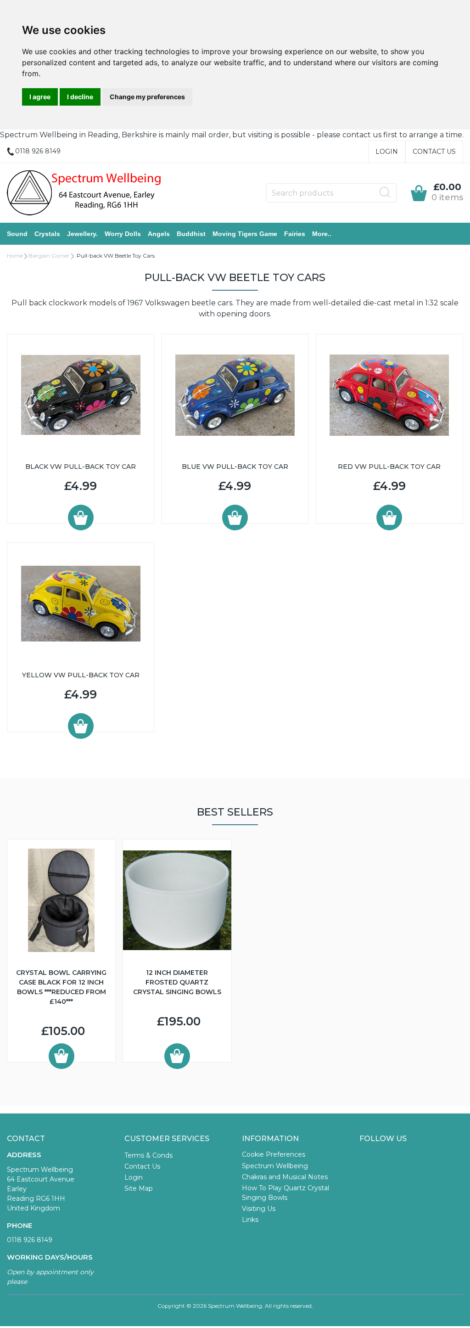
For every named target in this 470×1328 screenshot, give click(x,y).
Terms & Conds (148, 1155)
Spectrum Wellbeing (275, 1166)
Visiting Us (258, 1208)
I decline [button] (80, 97)
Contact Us (434, 151)
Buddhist (191, 233)
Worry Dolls (123, 233)
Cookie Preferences (273, 1154)
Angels (159, 233)
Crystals (47, 233)
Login (386, 151)
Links (250, 1219)
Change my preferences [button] (147, 97)
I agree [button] (39, 97)
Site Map (138, 1188)
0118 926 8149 (29, 1240)
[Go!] (385, 192)
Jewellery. (82, 233)
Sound (17, 233)
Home (15, 255)
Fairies (294, 233)
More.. (321, 233)
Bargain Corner (49, 255)
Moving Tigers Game (245, 233)
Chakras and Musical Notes (285, 1177)
